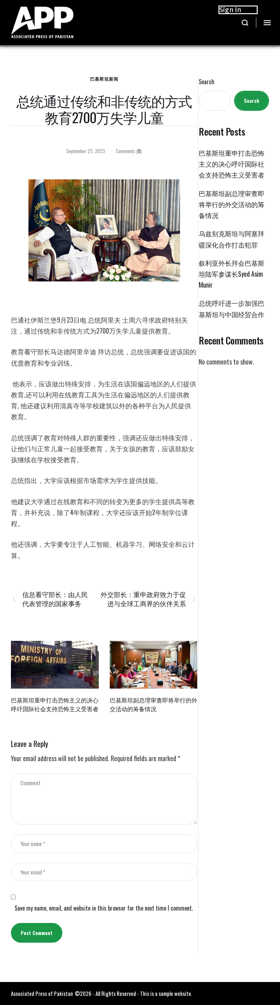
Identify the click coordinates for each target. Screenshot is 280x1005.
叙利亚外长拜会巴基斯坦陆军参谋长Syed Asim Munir (231, 273)
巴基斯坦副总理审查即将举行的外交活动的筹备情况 (153, 704)
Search (206, 82)
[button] (245, 22)
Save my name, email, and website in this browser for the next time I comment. (104, 908)
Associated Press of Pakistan (42, 993)
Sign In (230, 9)
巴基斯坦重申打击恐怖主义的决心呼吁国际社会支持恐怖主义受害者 (54, 704)
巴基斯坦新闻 (104, 78)
